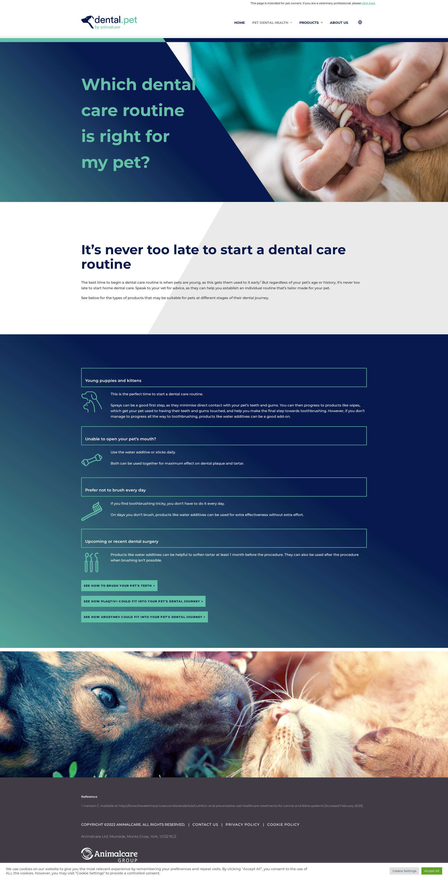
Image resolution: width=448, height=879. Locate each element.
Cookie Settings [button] (404, 871)
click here (368, 3)
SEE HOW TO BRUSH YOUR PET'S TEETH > (119, 585)
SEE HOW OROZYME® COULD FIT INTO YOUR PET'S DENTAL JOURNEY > (144, 617)
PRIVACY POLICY (243, 824)
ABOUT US (339, 23)
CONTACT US (205, 824)
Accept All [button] (431, 871)
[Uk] (109, 23)
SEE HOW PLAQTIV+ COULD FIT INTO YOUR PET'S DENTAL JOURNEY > (143, 601)
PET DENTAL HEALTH (270, 23)
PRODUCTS (309, 23)
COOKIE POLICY (283, 824)
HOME (239, 23)
